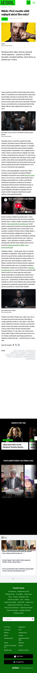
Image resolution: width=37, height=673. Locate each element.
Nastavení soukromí (23, 650)
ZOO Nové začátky (13, 599)
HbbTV (6, 635)
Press (19, 629)
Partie (10, 597)
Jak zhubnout (12, 591)
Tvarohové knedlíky (12, 610)
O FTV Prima (7, 627)
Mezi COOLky (6, 491)
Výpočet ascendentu (26, 607)
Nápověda (21, 642)
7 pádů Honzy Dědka (10, 602)
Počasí (15, 597)
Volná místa (7, 629)
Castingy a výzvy (22, 632)
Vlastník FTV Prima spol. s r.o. (10, 646)
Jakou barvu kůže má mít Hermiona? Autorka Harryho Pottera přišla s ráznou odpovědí (13, 446)
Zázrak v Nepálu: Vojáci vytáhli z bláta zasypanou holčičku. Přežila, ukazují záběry (16, 561)
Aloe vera (26, 605)
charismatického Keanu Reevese (17, 224)
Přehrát (6, 488)
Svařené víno (29, 602)
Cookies (6, 642)
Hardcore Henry (29, 175)
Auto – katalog (24, 599)
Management (21, 627)
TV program (19, 594)
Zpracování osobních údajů (23, 639)
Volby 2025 (21, 602)
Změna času (28, 594)
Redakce (20, 645)
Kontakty (20, 635)
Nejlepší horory (10, 594)
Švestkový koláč (18, 613)
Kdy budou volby (24, 597)
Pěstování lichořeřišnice (11, 607)
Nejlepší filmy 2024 (23, 591)
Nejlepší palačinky (24, 610)
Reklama (6, 632)
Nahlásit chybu (8, 650)
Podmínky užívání (8, 638)
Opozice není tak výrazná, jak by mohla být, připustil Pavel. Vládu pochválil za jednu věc (17, 552)
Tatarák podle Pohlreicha (15, 605)
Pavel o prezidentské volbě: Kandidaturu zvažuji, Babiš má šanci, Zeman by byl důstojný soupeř (17, 569)
